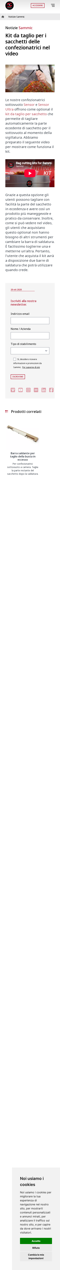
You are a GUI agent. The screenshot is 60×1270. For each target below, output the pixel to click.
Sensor (29, 104)
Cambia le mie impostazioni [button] (36, 1256)
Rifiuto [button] (36, 1247)
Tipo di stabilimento (23, 344)
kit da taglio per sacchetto (26, 114)
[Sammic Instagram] (28, 390)
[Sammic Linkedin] (44, 390)
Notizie (18, 27)
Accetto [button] (36, 1241)
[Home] (9, 5)
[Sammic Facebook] (51, 390)
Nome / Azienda (20, 329)
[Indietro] (48, 5)
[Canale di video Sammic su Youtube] (20, 390)
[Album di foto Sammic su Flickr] (36, 390)
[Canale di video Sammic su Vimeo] (13, 390)
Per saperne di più (31, 367)
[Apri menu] (53, 5)
